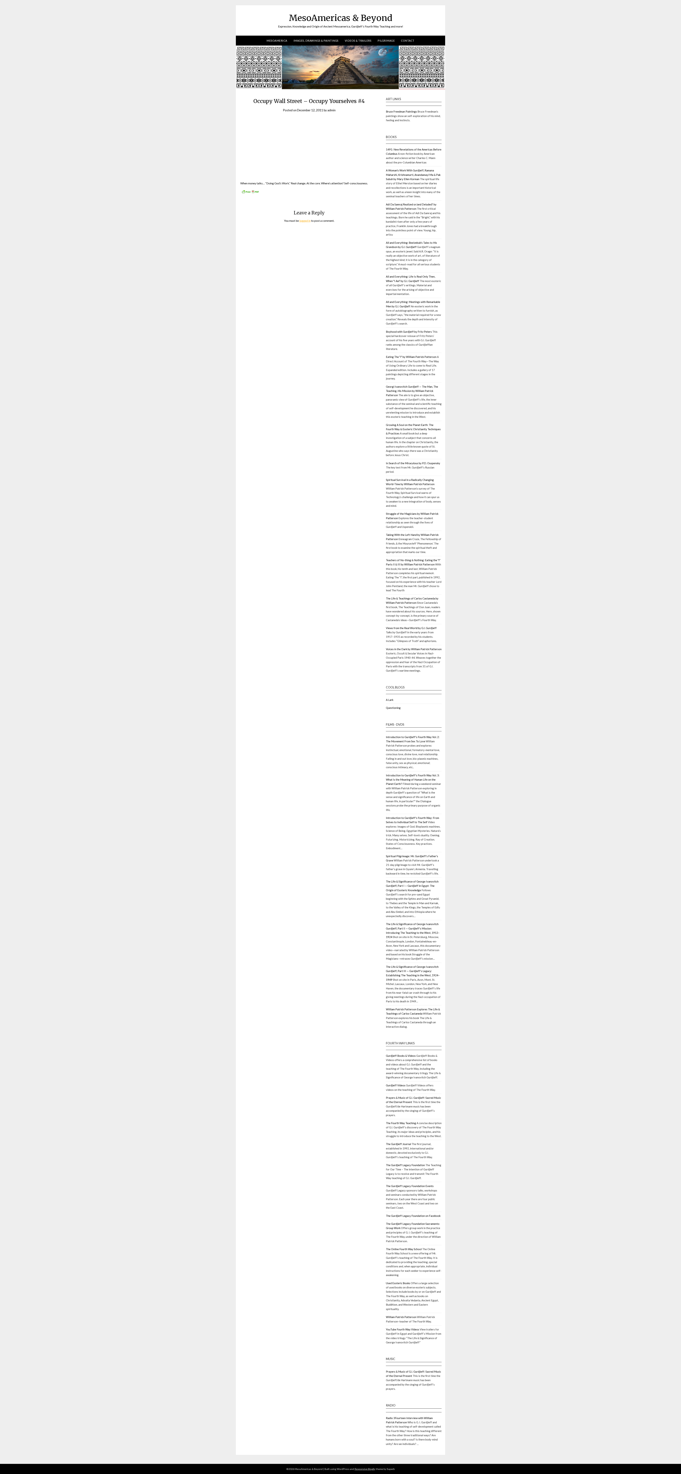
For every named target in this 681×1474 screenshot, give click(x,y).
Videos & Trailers (358, 40)
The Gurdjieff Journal (398, 1144)
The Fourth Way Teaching (401, 1123)
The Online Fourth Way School (404, 1249)
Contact (407, 40)
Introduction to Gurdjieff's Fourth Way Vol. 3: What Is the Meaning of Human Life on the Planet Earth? (412, 780)
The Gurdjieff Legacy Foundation (405, 1165)
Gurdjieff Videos (395, 1085)
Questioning (393, 707)
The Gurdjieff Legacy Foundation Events (410, 1186)
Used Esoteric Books (398, 1283)
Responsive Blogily (365, 1468)
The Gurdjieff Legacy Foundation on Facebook (413, 1215)
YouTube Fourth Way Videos (402, 1329)
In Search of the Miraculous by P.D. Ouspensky (413, 463)
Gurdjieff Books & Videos (401, 1055)
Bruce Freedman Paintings (401, 111)
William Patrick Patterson (401, 1317)
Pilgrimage (386, 40)
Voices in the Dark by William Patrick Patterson (414, 649)
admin (331, 110)
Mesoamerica (277, 40)
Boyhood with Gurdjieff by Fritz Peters (409, 331)
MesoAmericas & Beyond (340, 18)
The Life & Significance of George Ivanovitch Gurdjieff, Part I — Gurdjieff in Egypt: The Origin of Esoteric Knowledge (412, 886)
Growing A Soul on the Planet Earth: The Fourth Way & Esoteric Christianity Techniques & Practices (413, 429)
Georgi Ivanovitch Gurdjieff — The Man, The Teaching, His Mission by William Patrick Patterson (412, 391)
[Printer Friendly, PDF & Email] (250, 192)
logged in (305, 220)
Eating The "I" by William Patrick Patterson (411, 356)
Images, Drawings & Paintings (316, 40)
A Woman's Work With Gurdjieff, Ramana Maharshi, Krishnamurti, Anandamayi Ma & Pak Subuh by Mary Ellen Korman (413, 175)
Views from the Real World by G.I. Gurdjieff (411, 628)
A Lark (389, 699)
